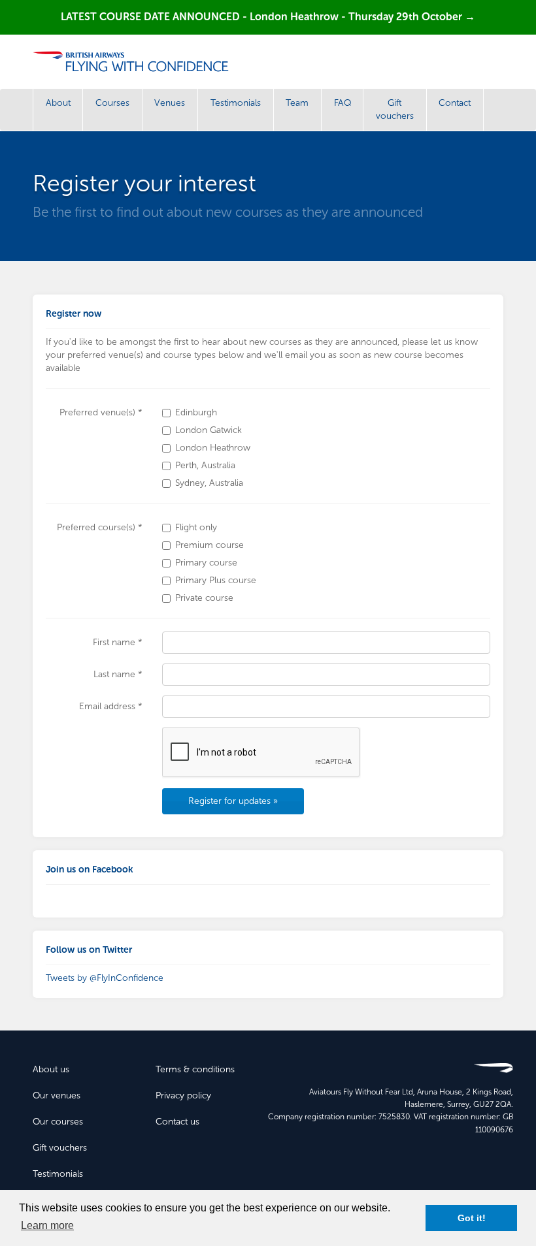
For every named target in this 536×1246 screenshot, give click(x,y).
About (58, 102)
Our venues (56, 1095)
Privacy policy (183, 1095)
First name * (117, 642)
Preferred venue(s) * (100, 412)
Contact (455, 102)
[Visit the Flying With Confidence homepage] (136, 62)
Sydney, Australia (209, 482)
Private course (204, 597)
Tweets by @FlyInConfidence (104, 977)
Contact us (177, 1121)
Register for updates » (233, 801)
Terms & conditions (195, 1069)
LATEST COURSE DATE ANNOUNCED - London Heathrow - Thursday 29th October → (268, 16)
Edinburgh (196, 412)
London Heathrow (212, 447)
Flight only (196, 527)
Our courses (58, 1121)
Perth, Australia (205, 465)
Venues (169, 102)
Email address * (110, 706)
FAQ (342, 102)
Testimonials (235, 102)
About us (51, 1069)
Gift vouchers (395, 109)
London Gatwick (208, 430)
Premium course (209, 545)
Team (297, 102)
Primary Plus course (215, 580)
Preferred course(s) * (99, 527)
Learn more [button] (47, 1225)
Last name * (117, 674)
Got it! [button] (472, 1218)
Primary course (206, 562)
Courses (112, 102)
